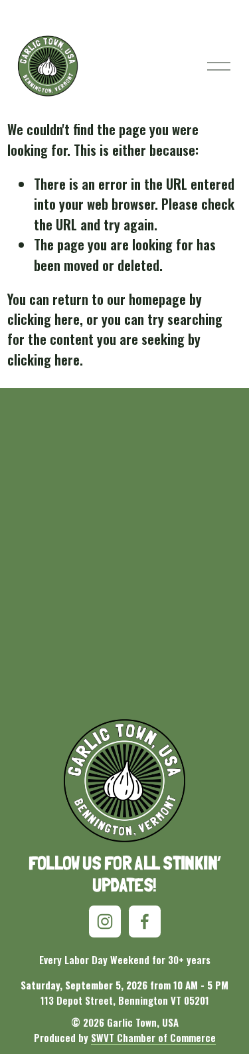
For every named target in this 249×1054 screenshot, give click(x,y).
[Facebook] (145, 921)
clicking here (43, 319)
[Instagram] (105, 921)
